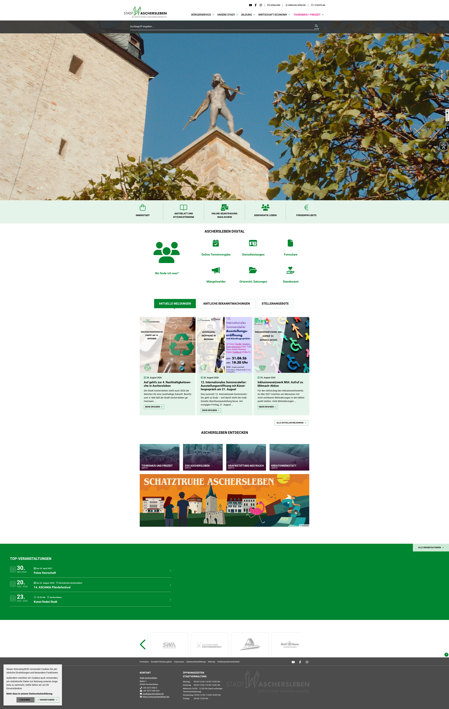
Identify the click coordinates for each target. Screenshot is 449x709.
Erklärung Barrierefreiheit (228, 662)
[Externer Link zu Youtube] (250, 5)
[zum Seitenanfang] (446, 655)
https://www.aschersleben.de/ (155, 697)
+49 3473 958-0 (148, 688)
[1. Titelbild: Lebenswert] (447, 115)
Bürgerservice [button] (201, 14)
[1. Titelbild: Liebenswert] (447, 113)
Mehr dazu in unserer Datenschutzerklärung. (29, 693)
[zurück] (126, 364)
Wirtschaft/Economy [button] (272, 14)
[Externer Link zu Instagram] (260, 5)
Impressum (179, 662)
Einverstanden (47, 700)
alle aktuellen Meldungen (290, 423)
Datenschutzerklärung (196, 662)
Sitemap (211, 662)
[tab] (175, 303)
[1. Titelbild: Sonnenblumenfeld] (447, 119)
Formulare (144, 662)
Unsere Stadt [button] (226, 14)
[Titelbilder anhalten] (447, 128)
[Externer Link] (169, 644)
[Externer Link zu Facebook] (255, 5)
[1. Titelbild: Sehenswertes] (447, 110)
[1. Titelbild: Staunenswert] (447, 117)
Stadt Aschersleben (148, 678)
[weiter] (323, 364)
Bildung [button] (246, 14)
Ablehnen (25, 700)
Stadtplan (320, 5)
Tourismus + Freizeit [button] (306, 14)
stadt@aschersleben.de (152, 694)
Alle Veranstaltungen (429, 547)
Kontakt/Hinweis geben (161, 662)
